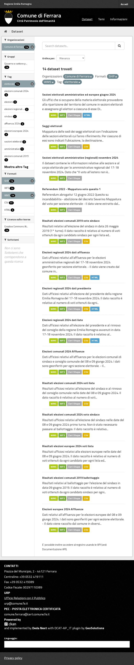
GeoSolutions (94, 628)
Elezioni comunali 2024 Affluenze (63, 351)
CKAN (10, 624)
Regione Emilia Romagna (18, 4)
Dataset (87, 19)
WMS (53, 115)
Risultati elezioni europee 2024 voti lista (68, 446)
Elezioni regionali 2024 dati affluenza (66, 252)
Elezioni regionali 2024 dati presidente (66, 288)
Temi (101, 19)
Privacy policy (13, 658)
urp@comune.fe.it (16, 603)
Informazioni (118, 19)
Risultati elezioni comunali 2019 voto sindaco (71, 221)
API (99, 545)
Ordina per (48, 58)
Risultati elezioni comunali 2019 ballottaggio (70, 478)
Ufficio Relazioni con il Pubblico (24, 598)
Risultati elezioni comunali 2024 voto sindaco (71, 414)
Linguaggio (10, 638)
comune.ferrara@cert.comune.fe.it (27, 614)
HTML (87, 115)
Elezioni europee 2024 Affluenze (62, 509)
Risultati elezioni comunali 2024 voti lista (68, 383)
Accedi (124, 4)
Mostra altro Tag (16, 166)
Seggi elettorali (52, 126)
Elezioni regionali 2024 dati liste (62, 320)
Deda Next (39, 628)
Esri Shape (74, 115)
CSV (86, 146)
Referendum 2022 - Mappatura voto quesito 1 (71, 189)
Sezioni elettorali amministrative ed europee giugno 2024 (79, 94)
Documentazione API (54, 549)
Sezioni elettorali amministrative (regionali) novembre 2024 (80, 158)
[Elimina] (91, 76)
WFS (62, 115)
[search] (119, 46)
